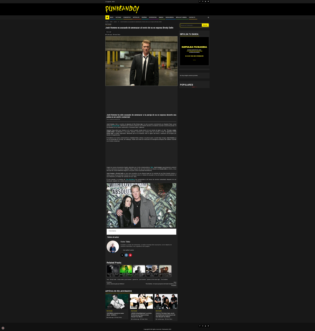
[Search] (208, 17)
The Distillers (164, 279)
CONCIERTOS (127, 17)
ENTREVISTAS (153, 17)
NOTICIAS (118, 17)
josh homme (142, 279)
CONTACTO (192, 17)
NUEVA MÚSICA (170, 17)
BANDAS (161, 17)
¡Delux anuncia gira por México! (115, 283)
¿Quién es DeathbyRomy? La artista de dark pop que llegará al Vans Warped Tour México (141, 315)
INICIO (111, 17)
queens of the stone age (153, 279)
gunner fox (135, 279)
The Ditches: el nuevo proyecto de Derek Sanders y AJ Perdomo (161, 284)
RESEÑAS (144, 17)
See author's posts (128, 250)
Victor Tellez (117, 34)
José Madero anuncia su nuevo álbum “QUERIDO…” (115, 314)
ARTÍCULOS (136, 17)
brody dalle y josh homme (124, 279)
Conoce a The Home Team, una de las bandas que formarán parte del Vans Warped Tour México (165, 315)
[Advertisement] (175, 9)
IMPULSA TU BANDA (181, 17)
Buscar (205, 25)
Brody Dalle (113, 279)
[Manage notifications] (3, 328)
